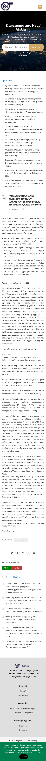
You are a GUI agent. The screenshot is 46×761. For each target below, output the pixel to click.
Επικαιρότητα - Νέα (18, 34)
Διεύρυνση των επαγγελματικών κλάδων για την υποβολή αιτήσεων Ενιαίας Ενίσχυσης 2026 (24, 173)
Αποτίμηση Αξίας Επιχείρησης (23, 708)
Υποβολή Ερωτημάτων (23, 713)
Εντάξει (24, 757)
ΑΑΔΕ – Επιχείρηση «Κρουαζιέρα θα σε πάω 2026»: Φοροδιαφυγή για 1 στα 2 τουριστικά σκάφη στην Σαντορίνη (24, 183)
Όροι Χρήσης (32, 741)
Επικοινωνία (23, 695)
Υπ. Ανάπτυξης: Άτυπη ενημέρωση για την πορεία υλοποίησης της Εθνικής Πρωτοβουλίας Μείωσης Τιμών (22, 143)
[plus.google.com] (28, 553)
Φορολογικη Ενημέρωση (32, 53)
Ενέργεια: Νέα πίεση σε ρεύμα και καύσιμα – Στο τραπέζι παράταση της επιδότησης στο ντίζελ (24, 163)
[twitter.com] (12, 553)
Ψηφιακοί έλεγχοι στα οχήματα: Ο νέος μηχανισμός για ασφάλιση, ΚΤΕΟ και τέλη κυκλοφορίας (22, 153)
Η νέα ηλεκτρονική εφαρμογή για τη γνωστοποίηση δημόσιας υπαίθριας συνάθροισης (20, 119)
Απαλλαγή (23, 540)
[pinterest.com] (23, 553)
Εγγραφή (23, 730)
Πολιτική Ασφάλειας (16, 741)
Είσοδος (23, 726)
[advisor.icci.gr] (34, 553)
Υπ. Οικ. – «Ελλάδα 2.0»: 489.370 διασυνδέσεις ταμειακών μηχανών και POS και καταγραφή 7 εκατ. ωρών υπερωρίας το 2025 (24, 631)
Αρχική (5, 34)
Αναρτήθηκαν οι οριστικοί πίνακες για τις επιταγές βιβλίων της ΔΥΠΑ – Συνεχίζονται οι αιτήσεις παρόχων (24, 102)
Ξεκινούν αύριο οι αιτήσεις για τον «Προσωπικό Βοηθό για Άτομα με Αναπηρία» (25, 610)
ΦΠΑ (16, 540)
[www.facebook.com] (17, 553)
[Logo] (23, 666)
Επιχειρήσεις (24, 55)
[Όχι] (43, 752)
